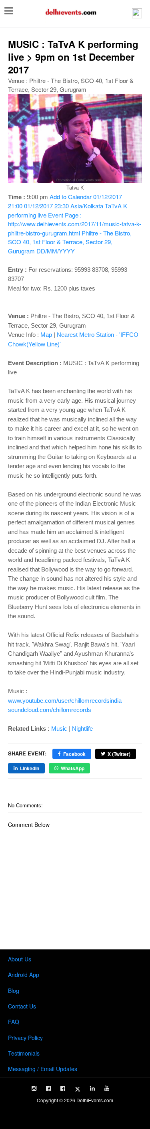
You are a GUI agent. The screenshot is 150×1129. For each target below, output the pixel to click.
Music (59, 728)
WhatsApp (72, 768)
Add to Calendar (74, 223)
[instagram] (34, 1088)
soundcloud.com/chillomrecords (49, 709)
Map (46, 334)
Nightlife (82, 728)
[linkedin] (92, 1088)
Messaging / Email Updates (42, 1069)
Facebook (74, 753)
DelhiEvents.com (94, 1100)
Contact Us (22, 1006)
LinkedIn (29, 768)
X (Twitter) (119, 753)
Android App (23, 975)
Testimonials (24, 1053)
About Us (19, 959)
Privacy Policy (25, 1038)
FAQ (13, 1022)
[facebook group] (62, 1088)
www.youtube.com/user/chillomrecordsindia (65, 700)
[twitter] (77, 1089)
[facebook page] (48, 1088)
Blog (13, 991)
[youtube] (106, 1088)
